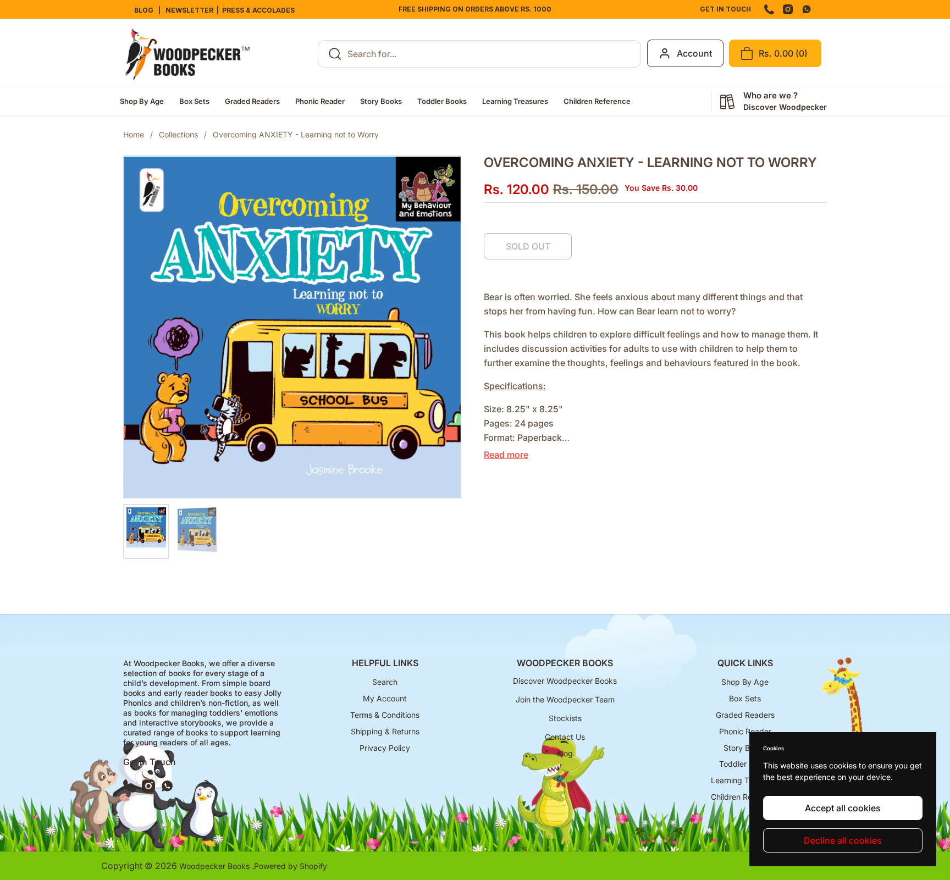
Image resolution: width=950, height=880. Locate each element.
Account (694, 53)
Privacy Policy (385, 747)
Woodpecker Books (215, 866)
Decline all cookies (843, 840)
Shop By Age (745, 682)
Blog (565, 753)
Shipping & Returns (385, 731)
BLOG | (148, 10)
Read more (506, 454)
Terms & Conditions (384, 715)
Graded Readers (745, 715)
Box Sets (745, 698)
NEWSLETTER (187, 10)
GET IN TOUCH (725, 9)
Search (384, 682)
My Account (385, 698)
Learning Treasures (745, 780)
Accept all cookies (843, 807)
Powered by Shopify (290, 866)
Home (133, 134)
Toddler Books (745, 763)
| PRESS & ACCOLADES (256, 10)
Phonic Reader (745, 731)
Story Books (745, 747)
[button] (775, 53)
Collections (178, 134)
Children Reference (745, 796)
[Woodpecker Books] (187, 53)
